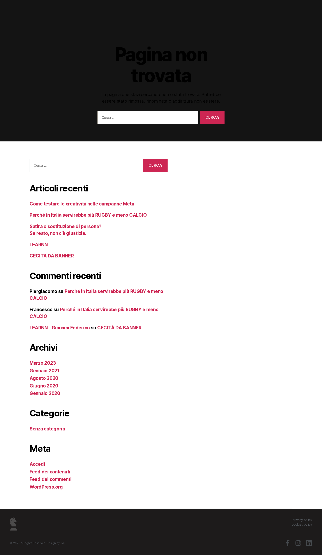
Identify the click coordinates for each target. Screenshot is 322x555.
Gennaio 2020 (45, 393)
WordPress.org (46, 487)
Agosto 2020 (44, 378)
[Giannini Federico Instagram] (298, 543)
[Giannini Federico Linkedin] (309, 543)
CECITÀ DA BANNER (52, 256)
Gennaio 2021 (45, 370)
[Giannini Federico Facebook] (288, 543)
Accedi (37, 464)
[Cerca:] (147, 118)
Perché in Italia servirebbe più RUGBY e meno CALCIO (88, 215)
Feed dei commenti (50, 479)
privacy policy (302, 520)
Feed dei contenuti (50, 472)
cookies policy (302, 524)
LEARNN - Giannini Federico (60, 327)
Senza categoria (47, 429)
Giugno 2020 (44, 386)
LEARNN (39, 244)
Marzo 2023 (43, 363)
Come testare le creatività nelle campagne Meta (82, 204)
